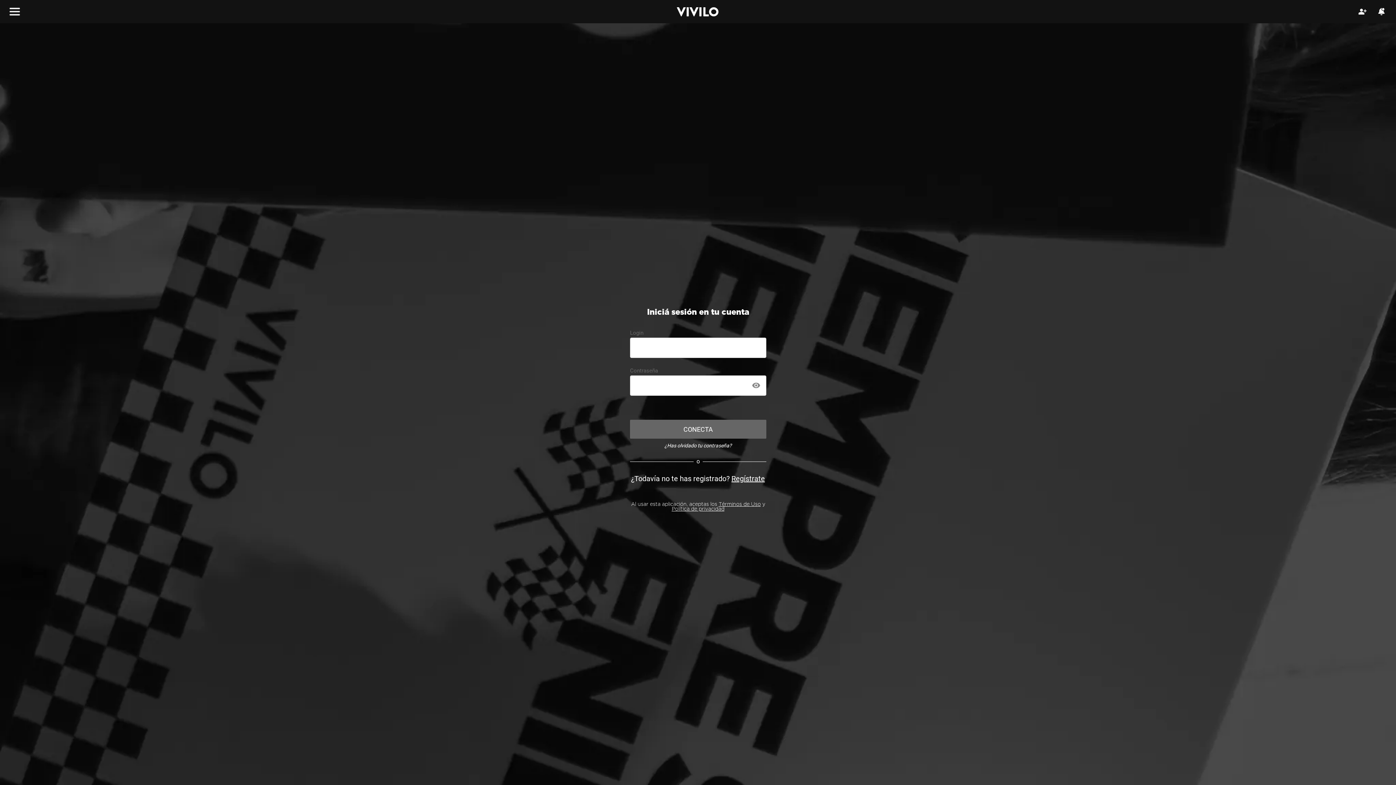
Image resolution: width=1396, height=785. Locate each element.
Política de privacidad (698, 509)
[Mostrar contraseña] (756, 385)
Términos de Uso (740, 504)
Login (636, 333)
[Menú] (14, 11)
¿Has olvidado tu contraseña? (698, 445)
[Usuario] (1362, 11)
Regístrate (748, 478)
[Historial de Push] (1381, 11)
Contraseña (644, 370)
